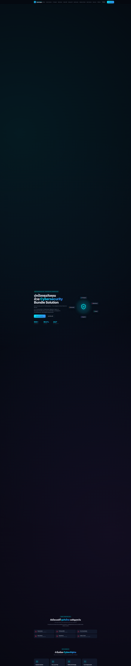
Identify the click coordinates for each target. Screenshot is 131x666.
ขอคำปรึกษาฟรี (50, 316)
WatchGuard (60, 2)
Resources (94, 2)
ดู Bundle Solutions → (40, 316)
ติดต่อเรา (103, 2)
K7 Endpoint (55, 2)
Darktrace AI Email (82, 2)
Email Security (76, 2)
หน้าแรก (44, 2)
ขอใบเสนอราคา (110, 2)
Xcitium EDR (65, 2)
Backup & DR (70, 2)
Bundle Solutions (49, 2)
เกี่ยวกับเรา (99, 2)
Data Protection (89, 2)
